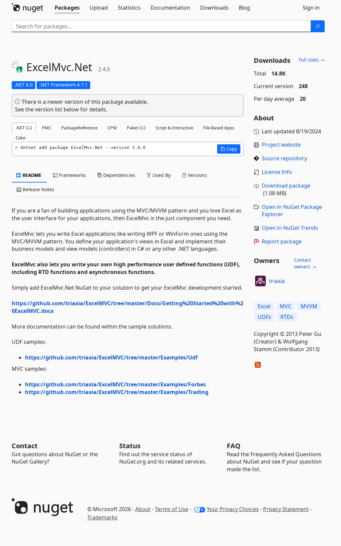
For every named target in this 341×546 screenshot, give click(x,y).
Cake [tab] (20, 138)
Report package (282, 241)
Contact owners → (305, 263)
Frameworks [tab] (72, 175)
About (143, 509)
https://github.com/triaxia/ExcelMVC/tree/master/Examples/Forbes (115, 384)
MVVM (309, 306)
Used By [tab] (160, 175)
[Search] (318, 26)
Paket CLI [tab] (136, 128)
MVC (285, 306)
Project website (281, 144)
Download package (286, 185)
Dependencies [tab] (118, 175)
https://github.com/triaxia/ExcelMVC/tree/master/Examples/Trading (116, 392)
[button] (228, 149)
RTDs (286, 317)
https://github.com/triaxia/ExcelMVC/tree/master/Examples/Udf (111, 357)
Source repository (284, 158)
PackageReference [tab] (79, 128)
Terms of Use (171, 509)
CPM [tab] (112, 128)
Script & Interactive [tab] (174, 128)
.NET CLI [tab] (24, 128)
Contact (25, 445)
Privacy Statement (286, 509)
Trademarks (102, 517)
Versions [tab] (196, 175)
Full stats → (312, 60)
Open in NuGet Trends (290, 227)
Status (130, 445)
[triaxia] (260, 281)
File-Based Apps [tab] (218, 128)
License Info (277, 172)
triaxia (277, 281)
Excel (264, 306)
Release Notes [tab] (37, 189)
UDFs (264, 317)
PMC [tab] (46, 128)
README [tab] (31, 175)
